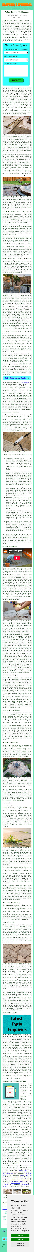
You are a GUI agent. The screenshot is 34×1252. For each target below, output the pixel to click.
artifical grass (16, 1172)
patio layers (27, 396)
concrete (28, 229)
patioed (13, 167)
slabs (17, 229)
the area (25, 167)
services (26, 1186)
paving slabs (6, 40)
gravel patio (16, 346)
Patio (4, 382)
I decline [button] (20, 1239)
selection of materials (15, 226)
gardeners (5, 1178)
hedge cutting (15, 1183)
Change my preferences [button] (20, 1244)
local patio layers (21, 1056)
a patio (22, 34)
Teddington (25, 382)
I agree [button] (20, 1235)
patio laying (26, 1161)
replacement (15, 110)
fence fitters (24, 1178)
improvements (17, 1169)
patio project (7, 198)
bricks (23, 231)
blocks (14, 234)
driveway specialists (20, 1181)
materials (26, 142)
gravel (5, 231)
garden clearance (25, 1175)
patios (22, 98)
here (17, 1163)
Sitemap (4, 1230)
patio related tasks (14, 1131)
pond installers (8, 1173)
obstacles (10, 161)
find (7, 1143)
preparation (6, 221)
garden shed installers (20, 1180)
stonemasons (17, 1176)
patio (29, 31)
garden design (24, 1170)
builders (5, 1184)
